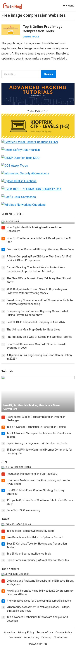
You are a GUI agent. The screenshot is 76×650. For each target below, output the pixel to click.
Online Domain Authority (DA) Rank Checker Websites (38, 560)
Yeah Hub (42, 643)
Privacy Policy (26, 632)
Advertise (9, 632)
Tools (5, 519)
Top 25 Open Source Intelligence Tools (29, 553)
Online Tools (31, 36)
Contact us (60, 637)
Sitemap (46, 637)
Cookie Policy (64, 632)
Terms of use (45, 632)
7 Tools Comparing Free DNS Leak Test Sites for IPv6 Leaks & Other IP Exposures (39, 258)
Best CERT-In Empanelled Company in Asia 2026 (36, 322)
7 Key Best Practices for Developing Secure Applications (39, 600)
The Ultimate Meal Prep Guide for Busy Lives (33, 329)
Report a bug (31, 637)
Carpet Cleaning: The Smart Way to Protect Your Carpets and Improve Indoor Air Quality (36, 269)
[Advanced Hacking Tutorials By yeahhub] (38, 104)
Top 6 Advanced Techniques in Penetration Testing (36, 426)
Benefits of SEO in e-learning (23, 510)
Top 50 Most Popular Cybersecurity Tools (30, 530)
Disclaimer (15, 637)
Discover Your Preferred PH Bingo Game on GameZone (40, 249)
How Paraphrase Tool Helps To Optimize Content (35, 537)
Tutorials (7, 371)
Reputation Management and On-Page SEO (32, 473)
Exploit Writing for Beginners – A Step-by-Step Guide (37, 443)
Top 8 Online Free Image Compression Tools (43, 28)
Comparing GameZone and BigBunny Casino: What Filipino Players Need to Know (37, 313)
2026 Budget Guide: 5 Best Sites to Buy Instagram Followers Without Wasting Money (37, 291)
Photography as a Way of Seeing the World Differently (39, 336)
